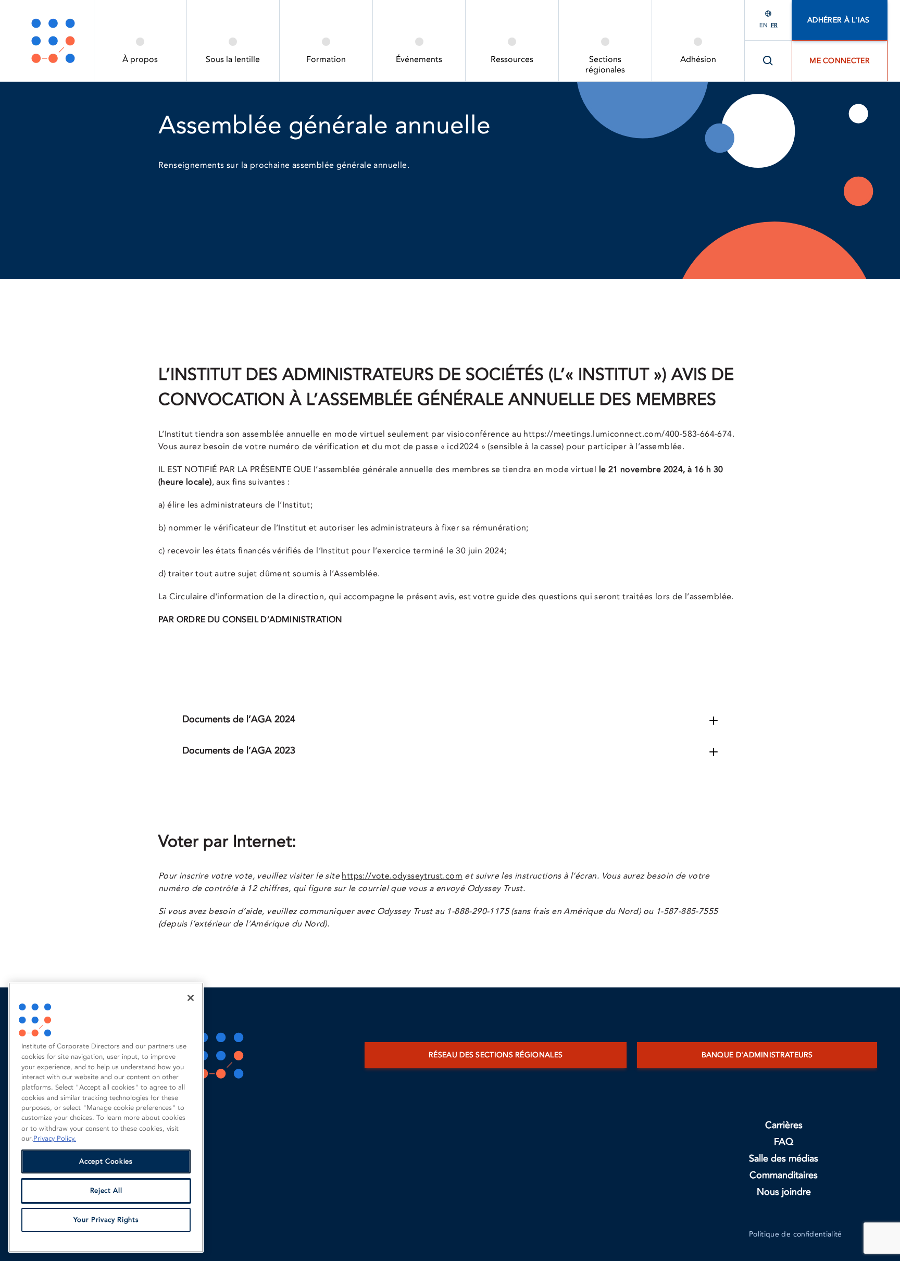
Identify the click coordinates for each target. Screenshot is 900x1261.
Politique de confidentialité (795, 1234)
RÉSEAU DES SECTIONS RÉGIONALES (495, 1055)
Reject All (106, 1190)
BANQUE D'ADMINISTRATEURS (757, 1055)
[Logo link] (53, 41)
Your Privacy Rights (106, 1220)
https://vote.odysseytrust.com (402, 876)
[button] (713, 720)
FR (774, 25)
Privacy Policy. (54, 1138)
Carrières (784, 1125)
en (763, 25)
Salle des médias (783, 1158)
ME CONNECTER (839, 61)
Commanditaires (783, 1175)
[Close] (190, 997)
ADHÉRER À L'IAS (839, 20)
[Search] (768, 61)
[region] (106, 1117)
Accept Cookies (105, 1161)
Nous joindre (784, 1191)
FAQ (783, 1141)
